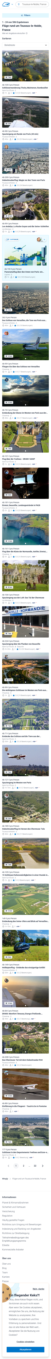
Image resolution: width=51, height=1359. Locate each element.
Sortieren (6, 38)
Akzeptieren (25, 1349)
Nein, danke (38, 1289)
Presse (5, 1281)
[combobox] (32, 4)
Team (5, 1272)
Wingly (5, 1179)
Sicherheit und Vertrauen (14, 1207)
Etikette (5, 1245)
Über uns (6, 1264)
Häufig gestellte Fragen (13, 1220)
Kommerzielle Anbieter (13, 1249)
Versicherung (8, 1211)
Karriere (6, 1277)
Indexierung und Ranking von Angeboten (21, 1229)
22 (35, 1166)
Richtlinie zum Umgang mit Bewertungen (21, 1224)
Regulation (7, 1215)
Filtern (27, 15)
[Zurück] (8, 1166)
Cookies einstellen (25, 1342)
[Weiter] (42, 1166)
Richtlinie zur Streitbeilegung (15, 1233)
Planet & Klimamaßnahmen (15, 1202)
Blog (4, 1268)
